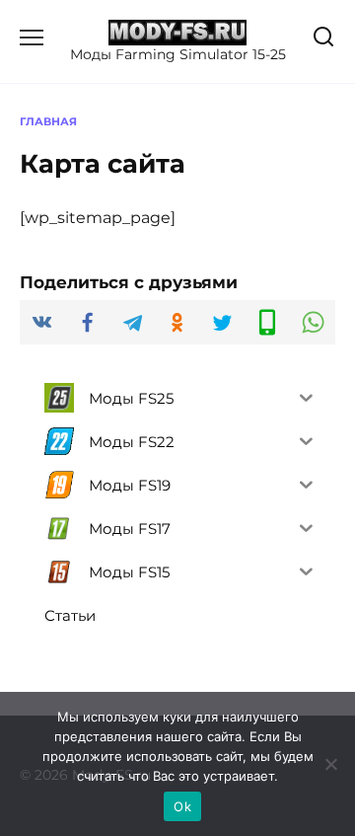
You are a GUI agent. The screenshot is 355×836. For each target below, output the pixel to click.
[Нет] (330, 764)
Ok (182, 806)
